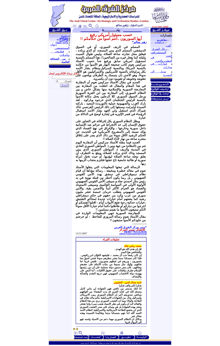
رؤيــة (64, 35)
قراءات (63, 40)
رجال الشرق (159, 49)
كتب (168, 45)
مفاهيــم (162, 39)
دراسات (159, 42)
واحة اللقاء (62, 42)
